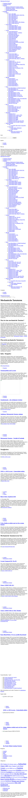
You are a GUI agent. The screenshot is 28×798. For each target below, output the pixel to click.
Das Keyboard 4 (11, 78)
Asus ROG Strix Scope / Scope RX (18, 125)
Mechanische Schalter (20, 772)
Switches (5, 397)
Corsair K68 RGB (12, 38)
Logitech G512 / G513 (13, 63)
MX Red (7, 775)
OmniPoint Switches (20, 775)
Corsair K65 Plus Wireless (13, 35)
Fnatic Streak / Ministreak (16, 127)
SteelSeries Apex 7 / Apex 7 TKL (15, 115)
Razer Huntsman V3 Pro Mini (14, 100)
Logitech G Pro (11, 69)
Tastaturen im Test (7, 4)
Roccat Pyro (10, 105)
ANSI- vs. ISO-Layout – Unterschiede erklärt (13, 471)
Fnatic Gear (10, 126)
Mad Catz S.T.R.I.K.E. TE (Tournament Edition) (16, 132)
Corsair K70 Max (12, 43)
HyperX (7, 52)
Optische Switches (6, 777)
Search (14, 137)
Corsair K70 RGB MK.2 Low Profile (16, 42)
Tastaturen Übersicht (7, 3)
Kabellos (18, 770)
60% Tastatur (4, 764)
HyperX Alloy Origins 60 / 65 (14, 57)
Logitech (7, 59)
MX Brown (23, 774)
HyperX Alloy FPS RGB (13, 55)
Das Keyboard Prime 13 (13, 85)
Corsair (7, 30)
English (4, 143)
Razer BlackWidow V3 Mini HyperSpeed (17, 87)
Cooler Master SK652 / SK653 (14, 29)
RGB (12, 779)
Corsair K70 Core (12, 39)
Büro (4, 492)
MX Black (12, 773)
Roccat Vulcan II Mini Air (13, 110)
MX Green (2, 775)
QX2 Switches (20, 777)
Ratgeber (5, 5)
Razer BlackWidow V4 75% (14, 93)
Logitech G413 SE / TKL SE (14, 62)
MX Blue (16, 774)
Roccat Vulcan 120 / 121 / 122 (14, 106)
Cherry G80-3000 (12, 13)
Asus (9, 124)
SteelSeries (8, 112)
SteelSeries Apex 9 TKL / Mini (14, 116)
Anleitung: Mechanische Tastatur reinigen (14, 6)
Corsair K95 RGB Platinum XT (14, 48)
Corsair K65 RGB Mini (13, 36)
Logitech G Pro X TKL (13, 72)
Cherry (7, 12)
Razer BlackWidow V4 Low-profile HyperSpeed (13, 634)
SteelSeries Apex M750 (13, 118)
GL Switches (9, 770)
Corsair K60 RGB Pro (13, 31)
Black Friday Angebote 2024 (8, 496)
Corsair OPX (7, 768)
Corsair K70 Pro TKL (12, 45)
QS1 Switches (15, 777)
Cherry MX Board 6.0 (13, 18)
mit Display (7, 773)
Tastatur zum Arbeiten (18, 781)
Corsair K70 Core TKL (13, 40)
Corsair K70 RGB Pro (13, 44)
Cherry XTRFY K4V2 (13, 20)
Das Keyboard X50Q (12, 83)
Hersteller (5, 11)
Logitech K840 (11, 75)
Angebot (5, 491)
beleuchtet (22, 764)
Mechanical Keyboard (5, 1)
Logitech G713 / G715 (13, 66)
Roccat (7, 104)
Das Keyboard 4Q (12, 80)
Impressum (5, 790)
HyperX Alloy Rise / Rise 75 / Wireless (16, 58)
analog (15, 764)
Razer (7, 86)
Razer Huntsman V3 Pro (13, 102)
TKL (16, 783)
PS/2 (12, 777)
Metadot (7, 77)
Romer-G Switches (22, 779)
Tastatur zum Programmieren (7, 783)
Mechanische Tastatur (7, 558)
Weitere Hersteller (9, 123)
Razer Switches (5, 779)
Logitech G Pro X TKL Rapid (14, 73)
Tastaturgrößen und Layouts (11, 10)
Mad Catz (10, 130)
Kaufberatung (3, 772)
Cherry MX (4, 766)
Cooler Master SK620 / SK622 (14, 26)
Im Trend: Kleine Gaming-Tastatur (12, 746)
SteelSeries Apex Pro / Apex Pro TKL (16, 120)
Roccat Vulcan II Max (12, 111)
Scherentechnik (3, 781)
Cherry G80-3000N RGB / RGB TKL (16, 15)
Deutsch (5, 144)
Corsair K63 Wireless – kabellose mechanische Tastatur (15, 33)
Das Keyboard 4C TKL (13, 79)
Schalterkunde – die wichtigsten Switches (11, 400)
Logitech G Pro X (12, 70)
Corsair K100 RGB (12, 50)
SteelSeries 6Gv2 (11, 113)
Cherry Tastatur (12, 766)
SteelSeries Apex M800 (13, 119)
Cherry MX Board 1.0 (13, 16)
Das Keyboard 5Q (12, 82)
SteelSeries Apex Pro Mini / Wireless (15, 122)
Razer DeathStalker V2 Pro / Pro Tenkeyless (17, 98)
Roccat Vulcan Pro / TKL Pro (14, 107)
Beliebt (4, 467)
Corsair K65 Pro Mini (12, 37)
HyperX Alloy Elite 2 (12, 53)
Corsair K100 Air (11, 51)
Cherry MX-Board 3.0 (13, 17)
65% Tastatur (10, 764)
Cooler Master (9, 24)
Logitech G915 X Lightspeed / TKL (15, 68)
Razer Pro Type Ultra (12, 103)
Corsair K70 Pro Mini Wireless (14, 46)
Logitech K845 (11, 76)
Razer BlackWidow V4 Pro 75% (15, 95)
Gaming (4, 494)
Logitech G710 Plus (12, 65)
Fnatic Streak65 (14, 129)
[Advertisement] (14, 659)
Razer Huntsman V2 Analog (14, 99)
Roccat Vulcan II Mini (13, 109)
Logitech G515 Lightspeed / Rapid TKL (16, 64)
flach (11, 768)
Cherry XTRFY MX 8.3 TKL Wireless (16, 22)
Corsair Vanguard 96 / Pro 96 (14, 49)
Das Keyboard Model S (13, 84)
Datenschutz (5, 789)
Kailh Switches (24, 770)
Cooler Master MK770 (13, 25)
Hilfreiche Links (6, 788)
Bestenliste (4, 344)
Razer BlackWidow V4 (13, 89)
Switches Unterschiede (10, 9)
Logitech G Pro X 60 (12, 71)
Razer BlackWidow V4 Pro (14, 92)
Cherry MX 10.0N (12, 19)
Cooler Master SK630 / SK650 (14, 28)
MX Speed (12, 775)
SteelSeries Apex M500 (13, 117)
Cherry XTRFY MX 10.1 (13, 23)
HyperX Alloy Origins (13, 56)
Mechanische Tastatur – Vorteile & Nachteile (15, 8)
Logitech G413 (11, 60)
